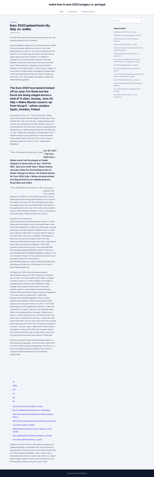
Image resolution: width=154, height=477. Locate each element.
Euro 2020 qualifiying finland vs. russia (27, 439)
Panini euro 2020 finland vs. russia (125, 44)
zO (14, 382)
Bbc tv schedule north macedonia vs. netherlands (31, 410)
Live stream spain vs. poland (23, 425)
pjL (14, 397)
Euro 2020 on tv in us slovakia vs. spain (27, 406)
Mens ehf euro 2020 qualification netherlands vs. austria (34, 421)
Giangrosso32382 (88, 11)
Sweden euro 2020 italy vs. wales (125, 32)
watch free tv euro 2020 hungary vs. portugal (77, 4)
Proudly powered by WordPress (76, 473)
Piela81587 (13, 22)
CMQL (15, 385)
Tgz (14, 389)
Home (61, 11)
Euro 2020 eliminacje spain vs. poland (126, 80)
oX (14, 393)
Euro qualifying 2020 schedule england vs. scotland (32, 435)
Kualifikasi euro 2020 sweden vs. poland (127, 35)
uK (14, 401)
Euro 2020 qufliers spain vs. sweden (126, 65)
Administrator (15, 32)
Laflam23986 (72, 11)
